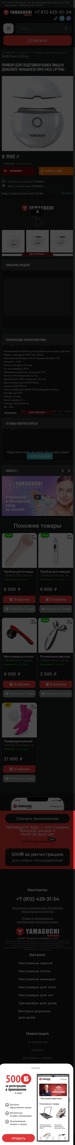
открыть (18, 1138)
